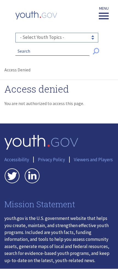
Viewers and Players (93, 160)
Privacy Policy (51, 160)
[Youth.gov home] (36, 15)
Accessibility (16, 160)
